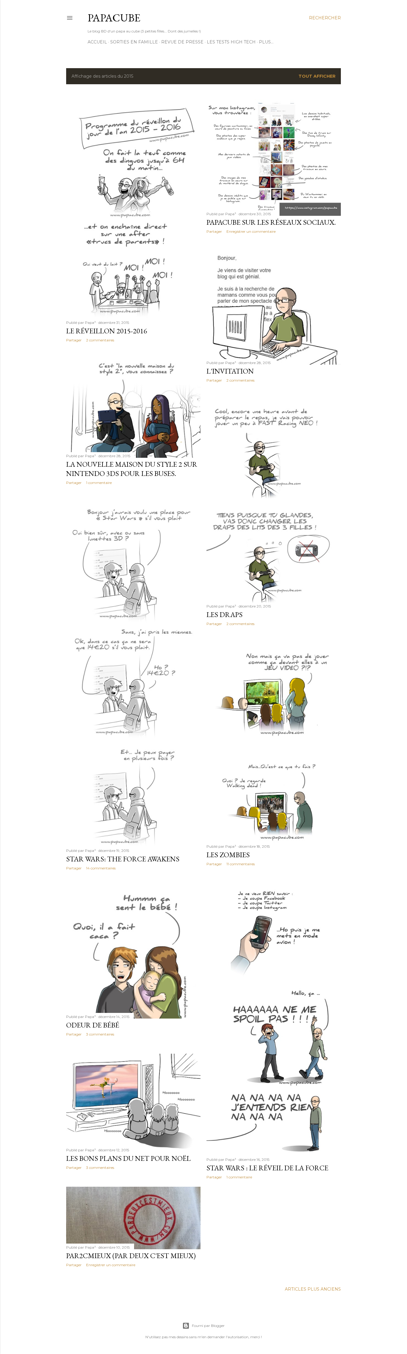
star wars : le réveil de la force (267, 1167)
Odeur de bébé (92, 1025)
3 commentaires (100, 1034)
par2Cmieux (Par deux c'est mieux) (131, 1255)
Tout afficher (317, 76)
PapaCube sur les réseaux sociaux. (271, 222)
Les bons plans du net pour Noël (128, 1158)
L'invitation (230, 371)
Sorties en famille (134, 42)
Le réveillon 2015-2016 (106, 330)
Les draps (224, 614)
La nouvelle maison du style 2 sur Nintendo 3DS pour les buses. (131, 469)
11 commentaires (240, 864)
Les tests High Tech (231, 42)
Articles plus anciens (313, 1289)
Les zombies (228, 854)
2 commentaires (100, 340)
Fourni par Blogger (208, 1325)
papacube (114, 18)
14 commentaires (101, 868)
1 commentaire (99, 482)
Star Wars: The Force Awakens (122, 858)
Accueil (97, 42)
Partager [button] (74, 340)
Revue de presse (182, 42)
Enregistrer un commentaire (251, 231)
